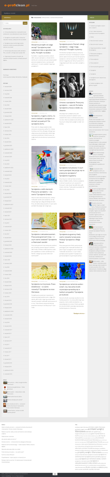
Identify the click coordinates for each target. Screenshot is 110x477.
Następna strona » (79, 313)
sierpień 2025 (8, 123)
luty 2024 (7, 138)
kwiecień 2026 (8, 97)
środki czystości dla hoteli (92, 469)
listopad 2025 (8, 116)
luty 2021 (7, 234)
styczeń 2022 (8, 193)
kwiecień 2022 (8, 182)
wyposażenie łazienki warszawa (95, 465)
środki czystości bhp (79, 469)
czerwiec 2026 (8, 90)
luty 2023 (7, 164)
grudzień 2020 (8, 241)
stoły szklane (93, 463)
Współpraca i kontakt (9, 13)
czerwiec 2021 (8, 219)
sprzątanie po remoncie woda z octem (92, 459)
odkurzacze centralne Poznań (83, 448)
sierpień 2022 (8, 175)
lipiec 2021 (7, 215)
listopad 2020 (8, 245)
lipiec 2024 (7, 127)
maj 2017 (7, 344)
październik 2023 (9, 149)
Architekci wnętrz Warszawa (97, 427)
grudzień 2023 (8, 145)
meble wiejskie (84, 444)
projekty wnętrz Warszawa (89, 452)
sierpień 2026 (8, 86)
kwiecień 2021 (8, 226)
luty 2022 (7, 189)
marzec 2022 (8, 186)
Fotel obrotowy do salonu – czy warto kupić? (13, 452)
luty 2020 (7, 278)
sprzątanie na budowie (93, 454)
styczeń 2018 (8, 326)
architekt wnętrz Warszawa (89, 430)
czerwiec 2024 (8, 131)
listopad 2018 (8, 307)
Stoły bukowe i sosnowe (8, 436)
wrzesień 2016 (8, 374)
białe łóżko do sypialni (91, 431)
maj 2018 (7, 322)
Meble (92, 37)
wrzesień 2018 (8, 315)
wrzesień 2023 (8, 153)
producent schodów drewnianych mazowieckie (86, 450)
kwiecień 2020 (8, 271)
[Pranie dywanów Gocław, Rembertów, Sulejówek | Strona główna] (17, 5)
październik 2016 (9, 370)
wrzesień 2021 (8, 208)
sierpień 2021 (8, 212)
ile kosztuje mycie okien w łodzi (84, 435)
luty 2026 (7, 105)
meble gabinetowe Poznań (94, 442)
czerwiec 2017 (8, 341)
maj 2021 (7, 223)
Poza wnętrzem (94, 59)
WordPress (8, 476)
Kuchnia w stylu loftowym (8, 454)
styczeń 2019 (8, 300)
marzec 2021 (8, 230)
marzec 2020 (8, 274)
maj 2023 (7, 160)
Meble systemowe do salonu (14, 396)
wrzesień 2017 (8, 329)
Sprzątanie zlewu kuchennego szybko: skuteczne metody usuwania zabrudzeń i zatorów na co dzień (13, 45)
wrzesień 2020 (8, 252)
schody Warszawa (83, 454)
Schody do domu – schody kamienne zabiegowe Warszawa (16, 442)
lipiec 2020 (7, 259)
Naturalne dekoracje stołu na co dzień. (11, 449)
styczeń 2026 (8, 108)
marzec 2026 (8, 101)
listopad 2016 (8, 366)
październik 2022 (9, 167)
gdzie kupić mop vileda (87, 433)
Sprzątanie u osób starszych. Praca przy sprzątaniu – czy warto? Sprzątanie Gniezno (42, 192)
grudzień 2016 (8, 363)
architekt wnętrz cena (81, 429)
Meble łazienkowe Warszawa (95, 444)
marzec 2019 (8, 293)
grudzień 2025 (8, 112)
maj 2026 (7, 94)
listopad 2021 (8, 201)
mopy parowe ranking (83, 446)
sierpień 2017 (8, 333)
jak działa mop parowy (94, 435)
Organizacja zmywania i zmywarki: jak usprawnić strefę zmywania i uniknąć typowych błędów (15, 58)
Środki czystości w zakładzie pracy (97, 467)
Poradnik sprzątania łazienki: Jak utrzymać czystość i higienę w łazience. (99, 190)
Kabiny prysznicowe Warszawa (90, 440)
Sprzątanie (34, 42)
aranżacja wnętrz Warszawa (81, 427)
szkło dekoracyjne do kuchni (84, 465)
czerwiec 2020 (8, 263)
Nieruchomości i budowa (97, 40)
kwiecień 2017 (8, 348)
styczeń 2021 (8, 237)
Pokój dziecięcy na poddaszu (98, 448)
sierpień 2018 (8, 318)
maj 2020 (7, 267)
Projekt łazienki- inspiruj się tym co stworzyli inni (14, 457)
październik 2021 (9, 204)
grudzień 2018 (8, 304)
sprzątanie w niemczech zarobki (82, 461)
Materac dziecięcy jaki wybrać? (14, 400)
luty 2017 (7, 355)
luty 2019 (7, 296)
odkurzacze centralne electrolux (95, 446)
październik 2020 (9, 248)
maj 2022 (7, 178)
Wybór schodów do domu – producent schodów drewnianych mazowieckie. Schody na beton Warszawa (15, 406)
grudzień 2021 (8, 197)
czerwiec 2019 (8, 289)
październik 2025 (9, 119)
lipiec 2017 (7, 337)
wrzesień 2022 (8, 171)
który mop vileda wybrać (81, 442)
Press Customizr (19, 476)
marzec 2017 (8, 352)
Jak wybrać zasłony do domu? (9, 439)
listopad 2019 (8, 285)
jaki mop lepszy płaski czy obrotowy (88, 438)
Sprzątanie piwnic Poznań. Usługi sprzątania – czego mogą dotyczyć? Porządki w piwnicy (71, 47)
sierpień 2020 (8, 256)
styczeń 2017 (8, 359)
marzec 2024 (8, 134)
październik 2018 (9, 311)
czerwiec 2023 (8, 156)
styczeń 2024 (8, 142)
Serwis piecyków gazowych (97, 66)
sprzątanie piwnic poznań (92, 456)
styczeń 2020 (8, 282)
